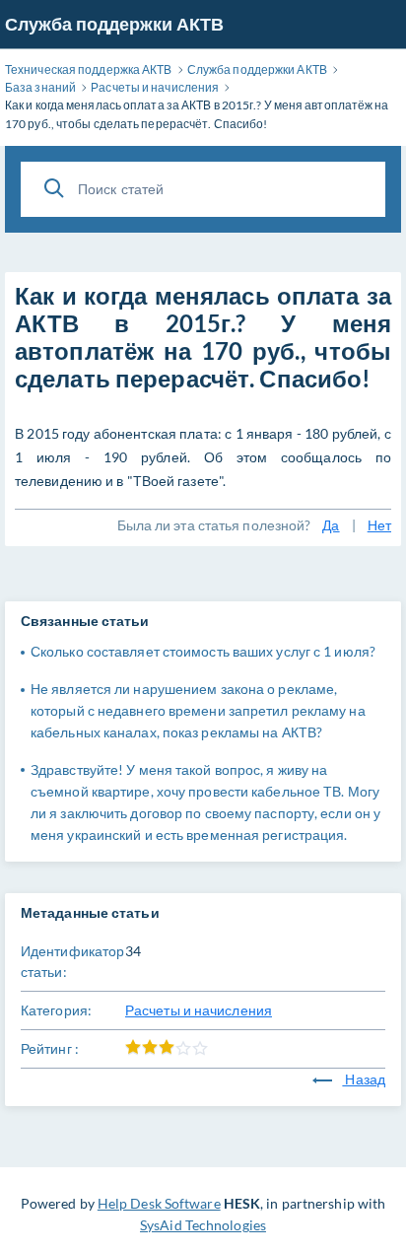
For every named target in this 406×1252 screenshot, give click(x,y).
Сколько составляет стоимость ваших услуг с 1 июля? (203, 651)
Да (330, 525)
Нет (379, 525)
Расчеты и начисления (198, 1010)
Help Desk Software (159, 1203)
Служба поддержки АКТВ (114, 24)
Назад (363, 1079)
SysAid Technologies (203, 1225)
